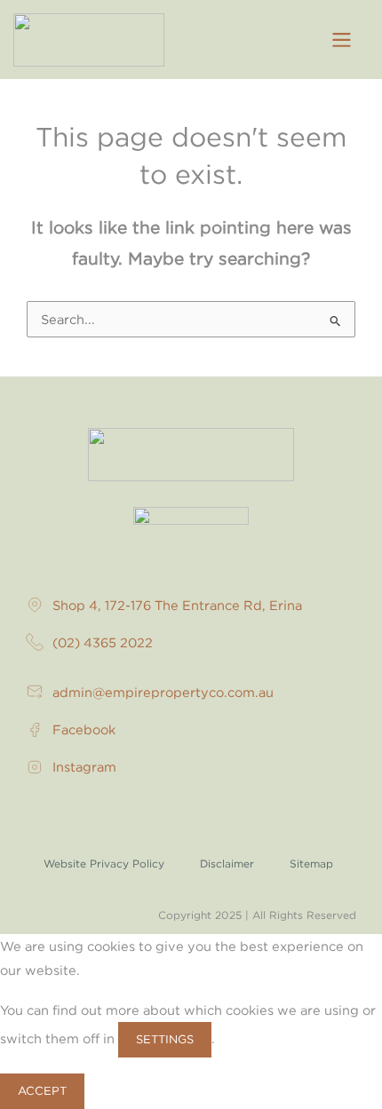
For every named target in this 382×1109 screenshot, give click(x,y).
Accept (42, 1090)
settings (165, 1039)
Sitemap (311, 863)
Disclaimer (227, 863)
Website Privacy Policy (104, 863)
